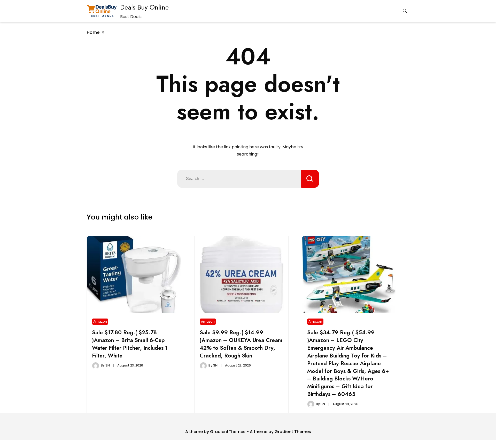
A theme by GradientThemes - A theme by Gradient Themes (248, 432)
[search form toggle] (404, 11)
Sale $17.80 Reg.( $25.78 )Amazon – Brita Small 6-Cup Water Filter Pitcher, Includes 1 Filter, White (130, 344)
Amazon (100, 321)
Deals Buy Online (144, 7)
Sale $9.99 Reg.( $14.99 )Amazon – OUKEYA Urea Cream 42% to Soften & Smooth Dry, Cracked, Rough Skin (241, 344)
